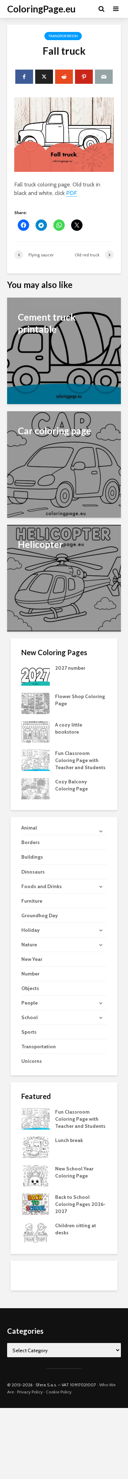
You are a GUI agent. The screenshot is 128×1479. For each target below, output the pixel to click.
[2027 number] (35, 674)
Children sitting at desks (75, 1229)
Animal (29, 828)
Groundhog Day (39, 915)
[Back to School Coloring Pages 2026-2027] (35, 1203)
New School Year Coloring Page (74, 1172)
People (29, 1003)
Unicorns (31, 1061)
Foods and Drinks (41, 886)
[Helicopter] (64, 577)
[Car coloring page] (64, 464)
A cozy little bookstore (68, 728)
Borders (30, 842)
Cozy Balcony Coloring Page (71, 785)
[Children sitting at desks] (35, 1232)
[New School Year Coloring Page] (35, 1175)
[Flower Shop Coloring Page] (35, 703)
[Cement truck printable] (64, 350)
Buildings (32, 857)
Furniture (31, 901)
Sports (29, 1032)
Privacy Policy (30, 1391)
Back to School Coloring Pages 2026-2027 (80, 1204)
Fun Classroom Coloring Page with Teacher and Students (80, 760)
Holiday (30, 930)
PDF (71, 193)
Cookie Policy (58, 1391)
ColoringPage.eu (41, 9)
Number (30, 973)
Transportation (63, 36)
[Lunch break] (35, 1146)
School (29, 1017)
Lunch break (69, 1140)
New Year (31, 959)
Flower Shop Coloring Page (80, 700)
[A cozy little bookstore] (35, 731)
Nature (29, 944)
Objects (30, 988)
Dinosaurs (33, 872)
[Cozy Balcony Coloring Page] (35, 788)
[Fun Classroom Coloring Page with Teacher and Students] (35, 760)
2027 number (70, 668)
